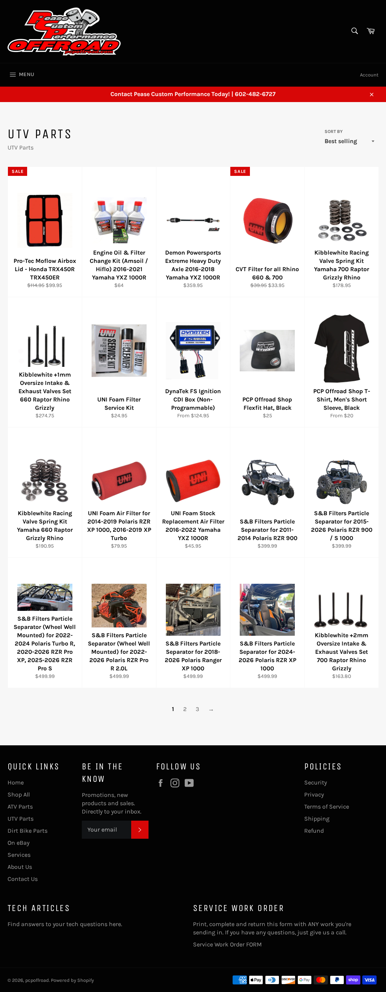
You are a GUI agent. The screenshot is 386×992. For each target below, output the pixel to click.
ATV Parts (20, 806)
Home (16, 782)
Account (369, 75)
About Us (20, 866)
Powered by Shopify (72, 980)
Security (315, 782)
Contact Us (23, 878)
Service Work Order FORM (227, 944)
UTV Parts (21, 818)
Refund (314, 830)
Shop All (19, 794)
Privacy (314, 794)
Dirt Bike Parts (27, 830)
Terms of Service (326, 806)
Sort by (334, 131)
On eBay (18, 842)
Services (19, 854)
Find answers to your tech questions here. (65, 924)
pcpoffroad (37, 980)
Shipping (316, 818)
